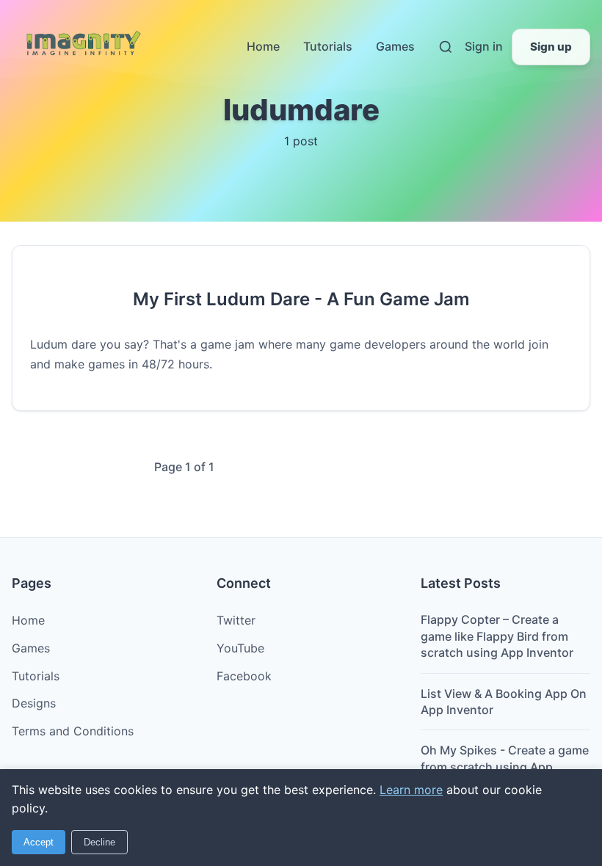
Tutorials (327, 46)
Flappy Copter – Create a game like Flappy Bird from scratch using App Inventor (497, 636)
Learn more (411, 789)
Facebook (244, 676)
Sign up (551, 47)
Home (263, 46)
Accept (38, 842)
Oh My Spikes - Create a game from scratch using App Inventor (505, 766)
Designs (34, 703)
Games (395, 46)
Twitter (236, 620)
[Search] (445, 47)
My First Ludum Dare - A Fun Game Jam (301, 299)
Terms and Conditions (73, 731)
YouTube (240, 648)
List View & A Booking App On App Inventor (504, 701)
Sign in (484, 46)
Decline (99, 842)
